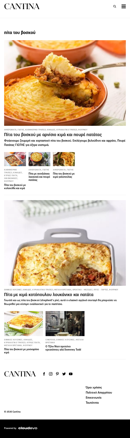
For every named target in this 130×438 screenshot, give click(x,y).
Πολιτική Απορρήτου (99, 392)
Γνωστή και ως (12, 300)
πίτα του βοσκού (30, 300)
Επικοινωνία (94, 397)
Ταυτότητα (92, 402)
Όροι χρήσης (94, 387)
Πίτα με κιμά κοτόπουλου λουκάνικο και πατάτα (48, 294)
